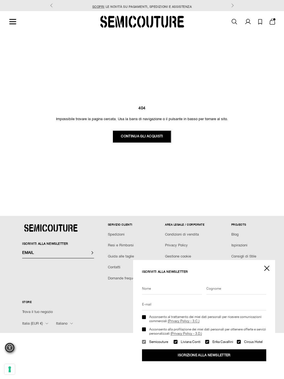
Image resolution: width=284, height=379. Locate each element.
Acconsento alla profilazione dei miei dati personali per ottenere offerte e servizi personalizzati (207, 331)
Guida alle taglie (121, 256)
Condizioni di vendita (182, 234)
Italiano (61, 323)
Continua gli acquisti (142, 136)
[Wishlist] (260, 21)
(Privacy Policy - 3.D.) (186, 333)
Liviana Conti (191, 342)
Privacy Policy (176, 245)
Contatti (114, 267)
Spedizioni (116, 234)
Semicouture (158, 342)
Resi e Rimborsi (121, 245)
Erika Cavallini (222, 342)
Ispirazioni (239, 245)
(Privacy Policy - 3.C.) (183, 321)
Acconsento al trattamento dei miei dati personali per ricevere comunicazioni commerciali (205, 319)
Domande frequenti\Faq (127, 278)
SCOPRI (98, 5)
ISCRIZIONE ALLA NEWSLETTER (204, 355)
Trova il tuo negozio (37, 312)
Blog (235, 234)
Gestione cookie (178, 256)
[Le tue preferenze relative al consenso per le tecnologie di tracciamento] (9, 369)
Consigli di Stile (243, 256)
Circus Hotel (253, 342)
